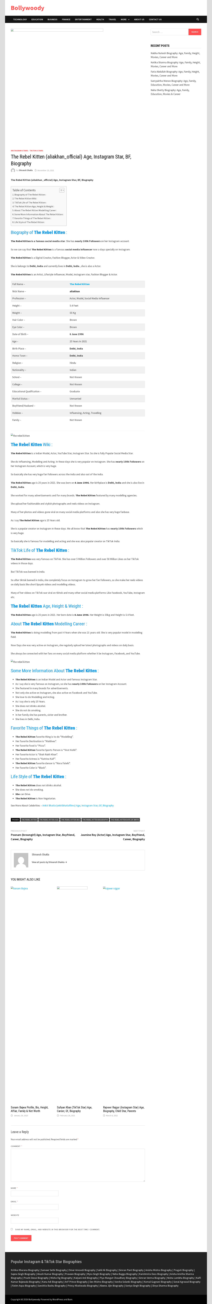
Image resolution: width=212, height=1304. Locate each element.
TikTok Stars (36, 150)
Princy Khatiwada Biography (82, 1285)
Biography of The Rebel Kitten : (30, 194)
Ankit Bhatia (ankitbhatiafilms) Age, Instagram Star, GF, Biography (78, 805)
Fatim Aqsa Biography (24, 1285)
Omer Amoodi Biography (82, 1270)
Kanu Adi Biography (52, 1281)
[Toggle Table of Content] (60, 190)
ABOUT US (139, 19)
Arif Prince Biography (76, 1281)
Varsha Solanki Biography (128, 1281)
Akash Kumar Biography (50, 1274)
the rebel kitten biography (95, 819)
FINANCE (66, 19)
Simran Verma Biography (152, 1277)
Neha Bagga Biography (124, 1274)
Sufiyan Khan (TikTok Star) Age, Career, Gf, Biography (74, 1109)
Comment (16, 1146)
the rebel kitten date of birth (125, 819)
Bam (70, 1299)
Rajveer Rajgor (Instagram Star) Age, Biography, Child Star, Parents (123, 1109)
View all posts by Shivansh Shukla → (49, 862)
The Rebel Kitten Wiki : (25, 198)
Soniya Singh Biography (137, 1285)
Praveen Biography (75, 1274)
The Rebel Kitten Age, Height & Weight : (34, 206)
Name (14, 1188)
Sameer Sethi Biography (54, 1270)
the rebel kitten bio (70, 819)
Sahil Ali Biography (107, 1270)
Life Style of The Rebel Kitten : (29, 222)
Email (14, 1201)
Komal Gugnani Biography (158, 1281)
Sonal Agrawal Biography (186, 1281)
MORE (123, 19)
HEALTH (100, 19)
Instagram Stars (19, 150)
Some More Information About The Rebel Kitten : (39, 214)
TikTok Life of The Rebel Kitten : (30, 202)
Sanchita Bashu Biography (52, 1285)
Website (15, 1215)
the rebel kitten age (49, 819)
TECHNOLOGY (20, 19)
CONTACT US (155, 19)
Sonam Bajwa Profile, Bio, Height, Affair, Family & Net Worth (29, 1109)
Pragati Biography (183, 1270)
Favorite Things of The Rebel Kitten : (32, 218)
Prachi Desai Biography (36, 1277)
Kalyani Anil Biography (86, 1277)
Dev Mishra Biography (101, 1281)
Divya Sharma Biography (165, 1285)
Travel (112, 19)
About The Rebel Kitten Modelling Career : (35, 210)
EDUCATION (37, 19)
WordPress (57, 1299)
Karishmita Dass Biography (153, 1274)
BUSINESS (52, 19)
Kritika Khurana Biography (25, 1270)
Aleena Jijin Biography (111, 1285)
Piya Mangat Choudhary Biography (118, 1277)
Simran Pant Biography (131, 1270)
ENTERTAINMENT (83, 19)
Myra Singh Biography (98, 1274)
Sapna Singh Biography (23, 1274)
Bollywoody (27, 8)
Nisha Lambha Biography (180, 1277)
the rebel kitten (29, 819)
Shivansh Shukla (26, 170)
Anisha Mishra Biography (158, 1270)
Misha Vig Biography (61, 1277)
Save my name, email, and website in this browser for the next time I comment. (57, 1229)
